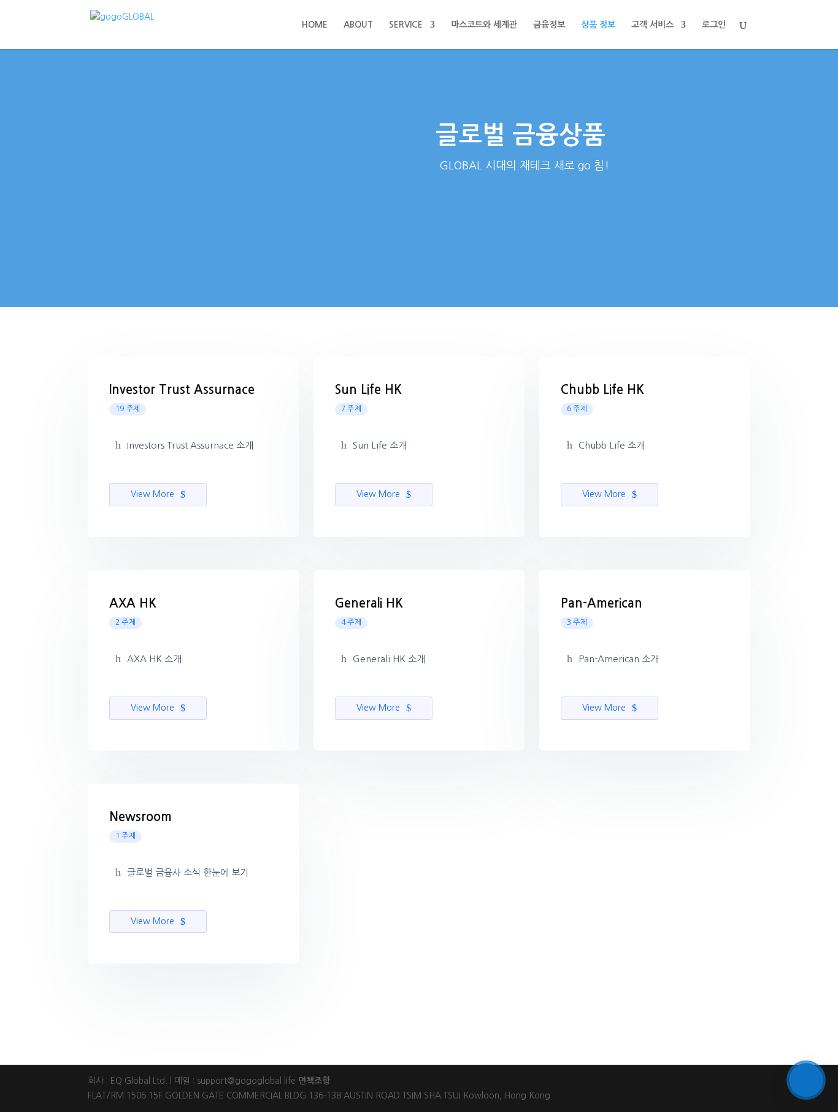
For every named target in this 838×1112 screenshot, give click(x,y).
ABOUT (358, 24)
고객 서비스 (652, 24)
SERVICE (406, 24)
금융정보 (549, 24)
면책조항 (314, 1080)
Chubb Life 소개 (612, 445)
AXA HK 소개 (154, 658)
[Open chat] (806, 1080)
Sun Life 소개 (380, 445)
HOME (315, 24)
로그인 (714, 24)
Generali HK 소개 (389, 658)
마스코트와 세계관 (484, 24)
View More (154, 494)
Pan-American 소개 (619, 658)
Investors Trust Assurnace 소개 (190, 445)
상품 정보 (598, 24)
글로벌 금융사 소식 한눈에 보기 (187, 872)
